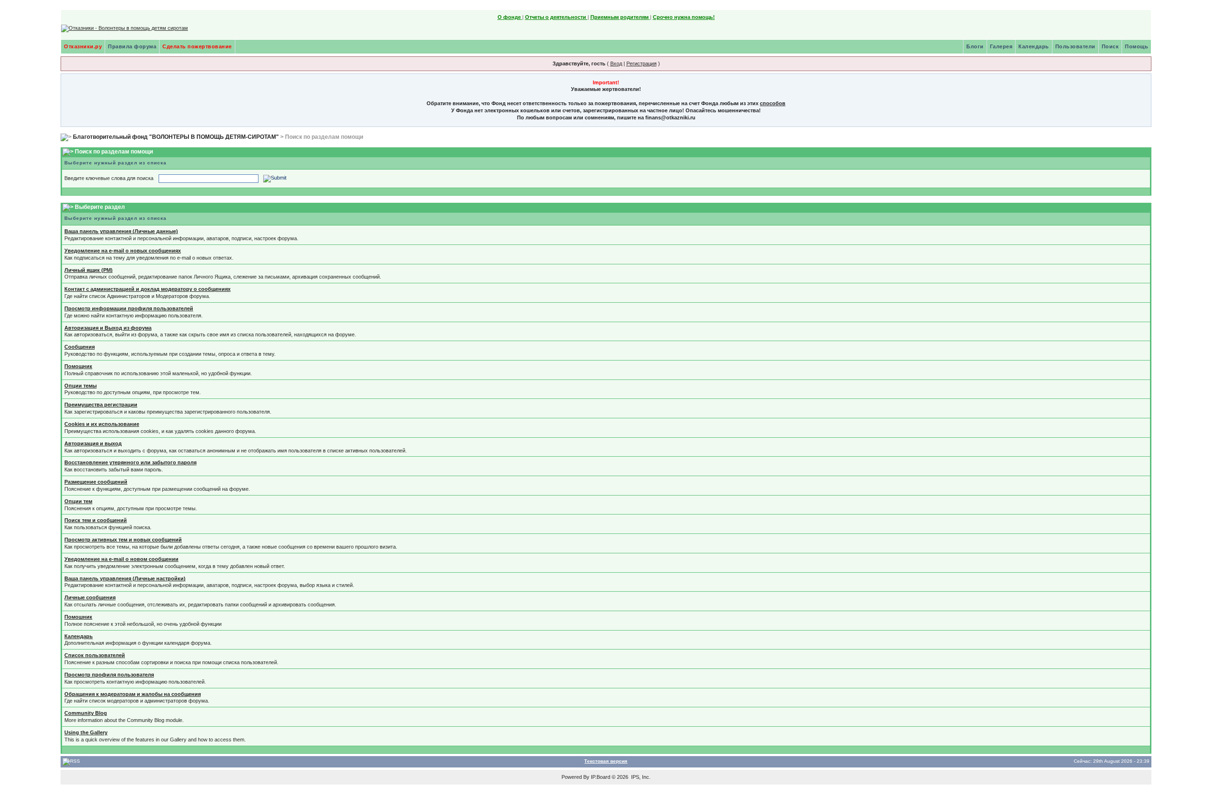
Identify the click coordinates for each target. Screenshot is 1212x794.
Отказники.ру (83, 46)
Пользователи (1075, 46)
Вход (616, 63)
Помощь (1136, 46)
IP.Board (600, 777)
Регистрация (641, 63)
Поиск (1110, 46)
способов (772, 103)
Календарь (1033, 46)
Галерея (1001, 46)
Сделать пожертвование (197, 46)
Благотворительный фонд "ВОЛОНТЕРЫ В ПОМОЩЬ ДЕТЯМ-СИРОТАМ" (176, 137)
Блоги (975, 46)
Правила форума (132, 46)
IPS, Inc (640, 777)
